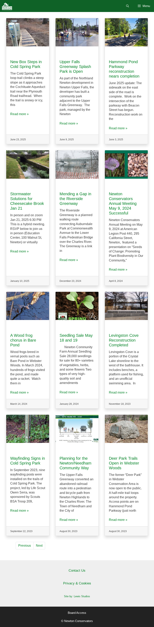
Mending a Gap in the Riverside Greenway (75, 199)
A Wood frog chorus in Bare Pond (23, 340)
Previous (24, 545)
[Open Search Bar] (127, 6)
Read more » (19, 114)
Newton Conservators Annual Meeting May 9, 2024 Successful (123, 203)
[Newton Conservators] (7, 6)
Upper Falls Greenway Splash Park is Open (75, 67)
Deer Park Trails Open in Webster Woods (124, 463)
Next (39, 545)
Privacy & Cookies (77, 583)
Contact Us (77, 570)
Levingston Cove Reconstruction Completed (124, 340)
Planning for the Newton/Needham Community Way (75, 463)
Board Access (77, 612)
